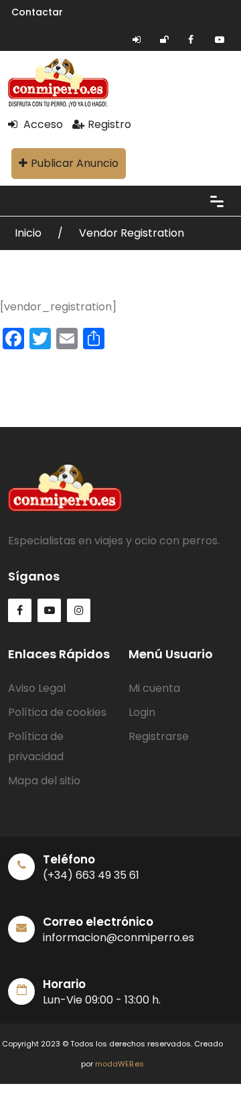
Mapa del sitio (44, 780)
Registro (109, 124)
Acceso (42, 124)
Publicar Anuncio (74, 163)
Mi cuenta (154, 688)
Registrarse (159, 736)
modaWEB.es (119, 1063)
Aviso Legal (37, 688)
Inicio (29, 233)
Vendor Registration (131, 233)
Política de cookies (57, 712)
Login (142, 712)
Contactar (37, 12)
